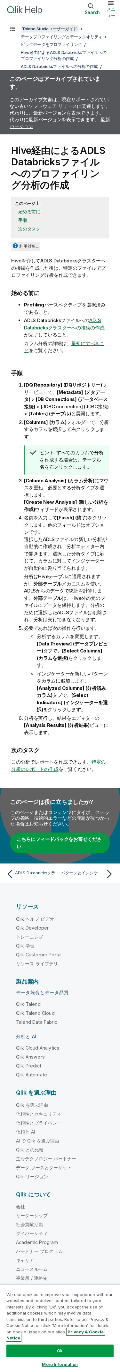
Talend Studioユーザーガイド (49, 28)
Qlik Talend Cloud (35, 1013)
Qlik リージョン (32, 1176)
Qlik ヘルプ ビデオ (35, 919)
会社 (20, 1206)
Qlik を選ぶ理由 (32, 1105)
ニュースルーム (32, 1269)
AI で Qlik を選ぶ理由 (37, 1140)
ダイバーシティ (32, 1233)
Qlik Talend (28, 1004)
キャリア (25, 1260)
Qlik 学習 (25, 945)
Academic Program (37, 1242)
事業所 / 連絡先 (31, 1278)
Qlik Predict (28, 1065)
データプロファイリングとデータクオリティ (61, 36)
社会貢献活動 (29, 1224)
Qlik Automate (31, 1074)
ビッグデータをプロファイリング (51, 44)
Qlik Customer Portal (38, 954)
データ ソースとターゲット (44, 1167)
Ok (60, 1350)
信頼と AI (25, 1132)
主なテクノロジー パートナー (46, 1158)
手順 (22, 220)
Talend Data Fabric (36, 1022)
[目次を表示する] (13, 29)
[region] (60, 1328)
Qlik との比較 (30, 1149)
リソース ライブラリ (37, 963)
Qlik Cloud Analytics (37, 1048)
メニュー (111, 12)
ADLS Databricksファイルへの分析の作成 (59, 66)
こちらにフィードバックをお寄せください (59, 842)
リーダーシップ (32, 1215)
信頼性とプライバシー (38, 1123)
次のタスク (29, 228)
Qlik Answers (30, 1056)
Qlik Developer (32, 928)
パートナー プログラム (39, 1251)
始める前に (29, 211)
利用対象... (29, 246)
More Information (60, 1364)
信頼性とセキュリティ (38, 1114)
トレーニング (29, 936)
